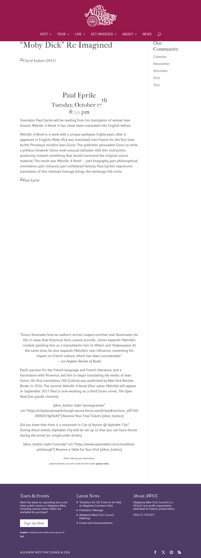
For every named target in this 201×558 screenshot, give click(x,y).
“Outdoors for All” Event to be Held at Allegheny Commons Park (100, 504)
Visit (44, 34)
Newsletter (161, 63)
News (147, 34)
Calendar (160, 56)
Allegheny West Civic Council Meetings (96, 516)
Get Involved (102, 34)
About (127, 34)
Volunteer (160, 70)
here (22, 536)
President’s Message (91, 510)
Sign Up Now (34, 523)
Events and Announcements (96, 523)
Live (78, 34)
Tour (61, 34)
